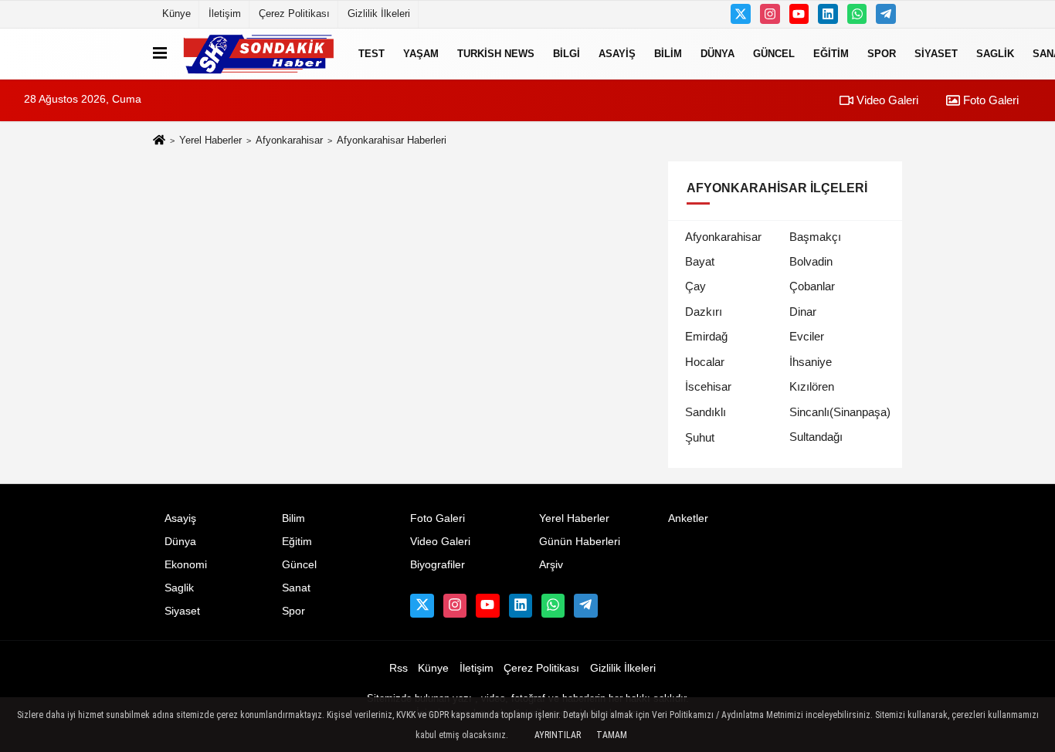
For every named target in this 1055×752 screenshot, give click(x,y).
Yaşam (421, 53)
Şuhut (699, 437)
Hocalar (704, 361)
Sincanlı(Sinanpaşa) (839, 411)
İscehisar (708, 386)
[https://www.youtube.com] (799, 14)
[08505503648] (857, 14)
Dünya (717, 53)
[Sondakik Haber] (259, 53)
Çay (695, 286)
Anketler (688, 518)
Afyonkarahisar (289, 140)
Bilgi (566, 53)
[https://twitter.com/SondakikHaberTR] (741, 14)
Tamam (611, 735)
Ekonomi (186, 565)
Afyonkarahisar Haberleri (391, 140)
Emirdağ (706, 336)
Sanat (296, 588)
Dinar (802, 311)
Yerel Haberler (210, 140)
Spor (881, 53)
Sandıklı (705, 411)
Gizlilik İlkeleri (379, 13)
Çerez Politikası (294, 13)
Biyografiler (437, 565)
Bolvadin (811, 261)
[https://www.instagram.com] (770, 14)
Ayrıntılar (557, 735)
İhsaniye (810, 361)
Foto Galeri (989, 100)
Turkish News (495, 53)
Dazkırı (703, 311)
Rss (398, 668)
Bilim (668, 53)
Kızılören (811, 386)
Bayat (699, 261)
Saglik (995, 53)
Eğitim (831, 53)
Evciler (806, 336)
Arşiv (551, 565)
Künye (176, 13)
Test (371, 53)
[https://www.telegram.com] (886, 14)
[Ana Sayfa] (159, 141)
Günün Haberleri (579, 541)
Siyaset (936, 53)
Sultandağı (816, 436)
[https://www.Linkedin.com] (828, 14)
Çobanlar (812, 286)
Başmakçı (815, 236)
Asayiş (617, 53)
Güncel (774, 53)
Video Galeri (885, 100)
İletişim (225, 13)
